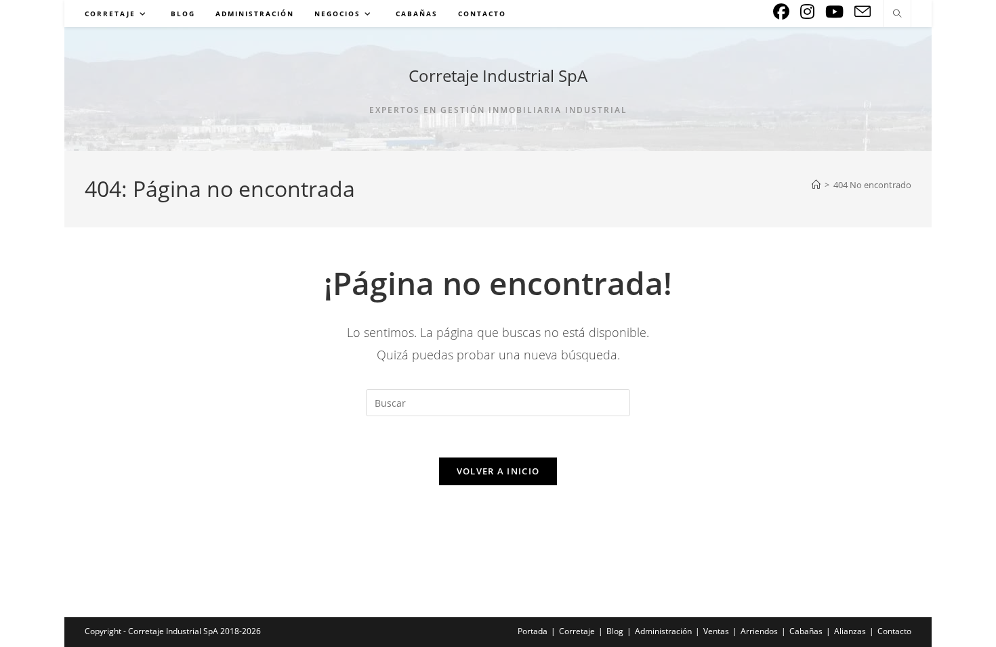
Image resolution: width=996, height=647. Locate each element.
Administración (663, 631)
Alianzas (850, 631)
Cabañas (806, 631)
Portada (532, 631)
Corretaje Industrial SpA (498, 75)
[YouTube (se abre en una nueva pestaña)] (834, 11)
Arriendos (759, 631)
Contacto (894, 631)
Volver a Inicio (498, 471)
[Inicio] (816, 185)
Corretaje (577, 631)
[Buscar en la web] (897, 14)
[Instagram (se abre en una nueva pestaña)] (807, 11)
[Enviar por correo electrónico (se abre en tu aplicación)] (862, 11)
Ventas (716, 631)
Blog (614, 631)
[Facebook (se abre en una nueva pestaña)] (781, 11)
